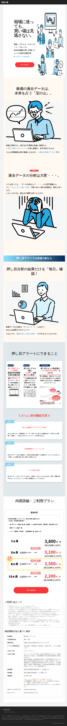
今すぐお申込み (25, 64)
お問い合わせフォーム (47, 684)
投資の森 (4, 2)
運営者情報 (6, 709)
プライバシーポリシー (10, 712)
